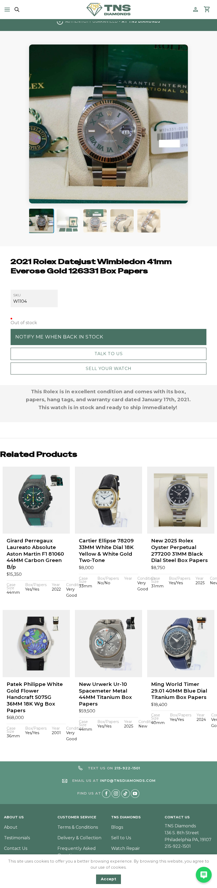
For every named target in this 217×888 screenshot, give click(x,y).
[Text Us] (204, 875)
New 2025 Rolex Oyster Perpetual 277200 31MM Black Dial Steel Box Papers (179, 550)
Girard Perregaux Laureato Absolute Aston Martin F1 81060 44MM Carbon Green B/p (35, 554)
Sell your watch (109, 368)
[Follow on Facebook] (106, 793)
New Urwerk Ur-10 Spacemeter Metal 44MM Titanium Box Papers (105, 694)
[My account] (195, 9)
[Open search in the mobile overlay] (16, 9)
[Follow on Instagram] (115, 793)
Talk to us (108, 353)
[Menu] (7, 9)
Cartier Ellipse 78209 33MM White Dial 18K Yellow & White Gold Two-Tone (106, 550)
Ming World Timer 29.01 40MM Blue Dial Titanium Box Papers (179, 690)
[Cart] (207, 9)
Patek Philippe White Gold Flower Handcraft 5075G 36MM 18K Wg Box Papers (35, 697)
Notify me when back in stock (59, 337)
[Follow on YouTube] (135, 793)
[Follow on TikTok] (125, 793)
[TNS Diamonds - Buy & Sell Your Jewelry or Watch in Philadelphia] (108, 9)
